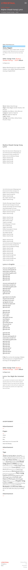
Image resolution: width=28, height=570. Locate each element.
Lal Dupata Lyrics (6, 63)
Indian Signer (11, 465)
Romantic (9, 486)
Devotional (14, 458)
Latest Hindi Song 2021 (7, 467)
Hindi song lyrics (13, 463)
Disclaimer (24, 565)
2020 (7, 456)
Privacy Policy (24, 562)
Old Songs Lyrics (9, 477)
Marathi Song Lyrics (12, 469)
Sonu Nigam (5, 7)
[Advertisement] (14, 29)
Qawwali (15, 483)
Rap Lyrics (9, 484)
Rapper (15, 484)
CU (26, 563)
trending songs (17, 488)
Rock (19, 484)
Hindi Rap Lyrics (12, 462)
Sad (19, 486)
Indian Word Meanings (7, 443)
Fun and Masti (10, 460)
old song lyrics (18, 475)
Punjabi (14, 479)
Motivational (17, 471)
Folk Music (21, 458)
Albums (4, 435)
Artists (4, 437)
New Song (13, 473)
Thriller (11, 488)
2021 (17, 456)
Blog (4, 439)
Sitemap (25, 567)
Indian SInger (19, 465)
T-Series (8, 116)
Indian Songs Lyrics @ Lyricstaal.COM (10, 441)
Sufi (6, 488)
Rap (5, 484)
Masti (9, 471)
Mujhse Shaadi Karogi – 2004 (10, 12)
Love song (22, 467)
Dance (7, 458)
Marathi (5, 469)
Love (19, 52)
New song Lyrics (13, 474)
